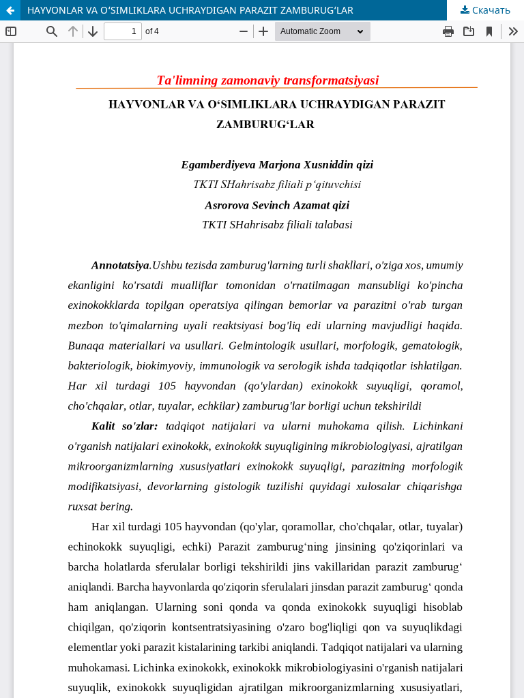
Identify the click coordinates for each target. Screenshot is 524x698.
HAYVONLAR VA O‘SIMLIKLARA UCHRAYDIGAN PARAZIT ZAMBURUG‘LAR (190, 9)
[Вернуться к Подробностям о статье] (10, 10)
